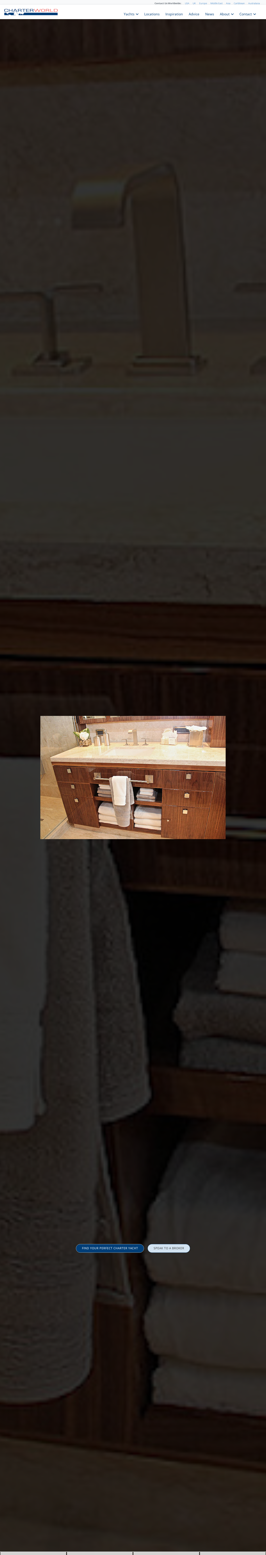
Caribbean (239, 3)
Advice (194, 14)
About (225, 14)
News (209, 14)
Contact (245, 14)
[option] (133, 777)
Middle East (216, 3)
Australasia (254, 3)
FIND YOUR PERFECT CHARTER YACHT (110, 1248)
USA (187, 3)
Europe (203, 3)
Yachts (129, 14)
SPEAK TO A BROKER (169, 1248)
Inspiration (174, 14)
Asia (228, 3)
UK (194, 3)
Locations (152, 14)
